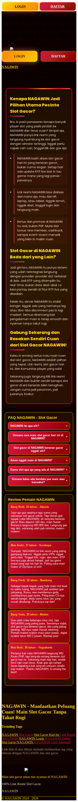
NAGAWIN (10, 67)
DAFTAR (58, 6)
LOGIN (20, 6)
